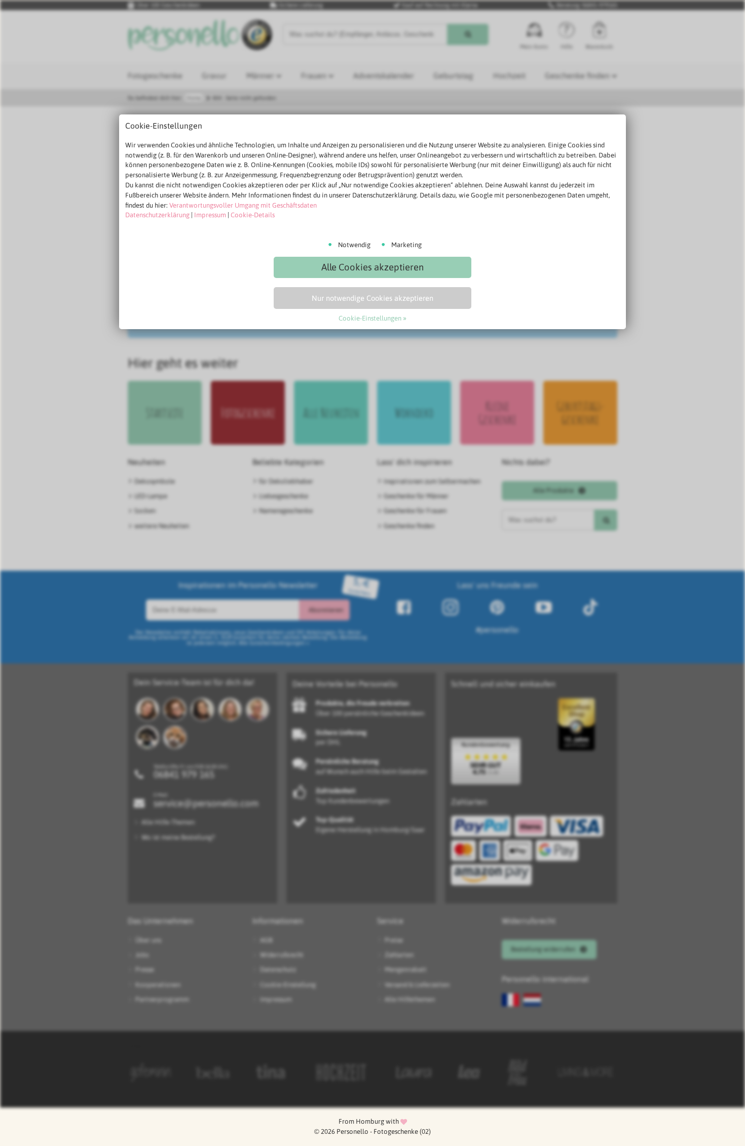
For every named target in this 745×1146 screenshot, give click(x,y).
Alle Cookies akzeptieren (372, 267)
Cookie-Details (253, 215)
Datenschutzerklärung (157, 215)
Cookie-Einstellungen (370, 318)
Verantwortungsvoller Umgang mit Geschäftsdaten (243, 205)
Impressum (210, 215)
